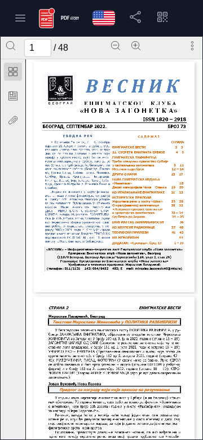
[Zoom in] (136, 46)
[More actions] (192, 46)
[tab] (13, 73)
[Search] (11, 46)
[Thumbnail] (13, 72)
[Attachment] (13, 120)
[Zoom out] (116, 46)
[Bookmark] (13, 96)
